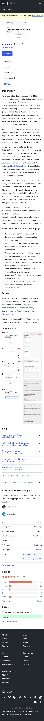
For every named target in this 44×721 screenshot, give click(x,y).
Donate (27, 661)
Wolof (9, 692)
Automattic (11, 514)
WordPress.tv (8, 664)
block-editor (27, 554)
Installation (8, 73)
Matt (5, 675)
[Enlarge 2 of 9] (18, 351)
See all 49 (38, 550)
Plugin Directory (7, 9)
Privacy (5, 646)
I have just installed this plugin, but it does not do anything (14, 460)
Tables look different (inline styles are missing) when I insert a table (15, 444)
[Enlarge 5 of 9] (18, 392)
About (4, 635)
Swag (26, 664)
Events (26, 657)
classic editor (36, 554)
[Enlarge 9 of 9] (39, 406)
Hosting (5, 642)
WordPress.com (9, 671)
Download (7, 53)
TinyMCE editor (8, 314)
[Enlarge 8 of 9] (39, 382)
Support (7, 84)
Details (7, 62)
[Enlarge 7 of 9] (39, 362)
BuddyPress (8, 682)
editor (24, 559)
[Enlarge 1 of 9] (18, 335)
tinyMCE (38, 559)
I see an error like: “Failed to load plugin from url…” (12, 436)
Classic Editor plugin (18, 166)
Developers (6, 661)
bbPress (6, 679)
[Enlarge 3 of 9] (18, 364)
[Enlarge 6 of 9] (39, 335)
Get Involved (28, 653)
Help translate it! (37, 16)
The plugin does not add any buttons (17, 476)
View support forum (10, 622)
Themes (26, 639)
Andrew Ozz (10, 48)
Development (9, 78)
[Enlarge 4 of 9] (18, 376)
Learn (4, 653)
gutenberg (30, 559)
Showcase (27, 635)
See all (39, 601)
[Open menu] (40, 3)
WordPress (21, 311)
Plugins (26, 642)
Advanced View (8, 565)
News (4, 639)
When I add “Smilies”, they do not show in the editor (12, 468)
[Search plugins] (25, 23)
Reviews (7, 67)
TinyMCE (25, 207)
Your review (6, 601)
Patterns (26, 646)
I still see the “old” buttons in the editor (17, 483)
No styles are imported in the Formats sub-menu (12, 452)
